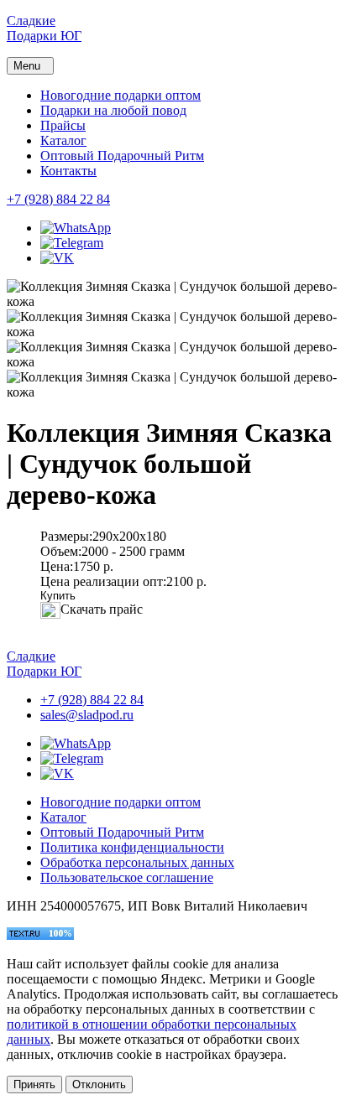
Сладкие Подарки (44, 28)
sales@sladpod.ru (87, 715)
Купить (58, 595)
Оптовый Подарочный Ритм (122, 155)
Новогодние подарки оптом (120, 95)
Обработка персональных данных (137, 862)
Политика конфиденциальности (132, 847)
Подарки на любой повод (113, 110)
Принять (34, 1084)
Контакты (68, 170)
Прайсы (63, 125)
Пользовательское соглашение (126, 877)
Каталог (63, 140)
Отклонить (99, 1084)
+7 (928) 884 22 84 (58, 199)
